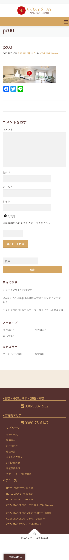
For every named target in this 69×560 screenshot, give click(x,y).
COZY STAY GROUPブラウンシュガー (25, 518)
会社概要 (10, 451)
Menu (66, 22)
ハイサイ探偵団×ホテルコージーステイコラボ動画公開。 (34, 310)
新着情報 (39, 353)
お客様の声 (12, 445)
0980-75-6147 (36, 422)
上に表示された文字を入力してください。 (27, 222)
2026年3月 (9, 330)
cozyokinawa (49, 53)
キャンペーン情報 (12, 353)
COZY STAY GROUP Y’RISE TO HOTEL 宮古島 (28, 513)
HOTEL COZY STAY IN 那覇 (19, 493)
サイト (6, 201)
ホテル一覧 (12, 434)
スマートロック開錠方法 (18, 474)
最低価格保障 (13, 468)
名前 (6, 172)
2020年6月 (40, 330)
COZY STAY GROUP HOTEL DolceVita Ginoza (29, 505)
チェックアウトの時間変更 (17, 289)
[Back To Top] (34, 534)
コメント (8, 129)
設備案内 (10, 440)
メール (8, 186)
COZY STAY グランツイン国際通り (23, 524)
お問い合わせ (13, 462)
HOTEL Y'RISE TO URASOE (19, 499)
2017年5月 (9, 335)
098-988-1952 (36, 406)
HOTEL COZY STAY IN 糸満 (19, 488)
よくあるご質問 (14, 457)
